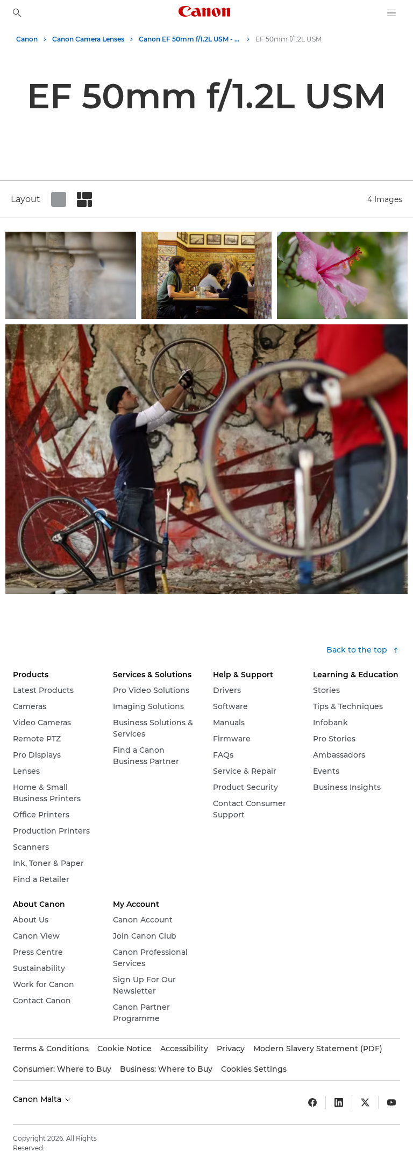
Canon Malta (38, 1099)
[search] (17, 13)
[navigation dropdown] (391, 13)
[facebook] (312, 1102)
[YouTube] (391, 1102)
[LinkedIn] (338, 1102)
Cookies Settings (254, 1069)
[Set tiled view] (58, 199)
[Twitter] (365, 1102)
